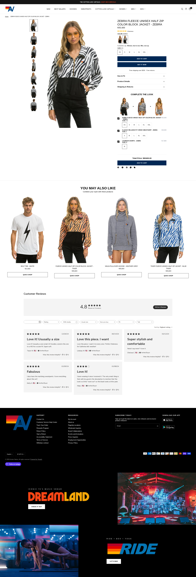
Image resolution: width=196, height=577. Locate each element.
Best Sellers (60, 9)
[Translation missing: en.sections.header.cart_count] (189, 9)
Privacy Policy (73, 443)
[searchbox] (31, 322)
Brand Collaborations (75, 431)
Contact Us (40, 419)
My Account (72, 419)
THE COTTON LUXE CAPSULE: (98, 2)
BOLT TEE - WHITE (27, 266)
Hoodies (73, 9)
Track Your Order (42, 425)
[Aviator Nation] (98, 499)
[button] (36, 506)
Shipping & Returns (125, 87)
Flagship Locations (74, 425)
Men (133, 9)
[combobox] (51, 322)
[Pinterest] (127, 167)
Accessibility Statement (44, 437)
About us (71, 422)
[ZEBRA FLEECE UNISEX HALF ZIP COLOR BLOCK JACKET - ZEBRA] (125, 39)
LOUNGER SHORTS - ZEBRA (144, 141)
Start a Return (41, 434)
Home (6, 16)
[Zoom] (107, 23)
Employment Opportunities (77, 440)
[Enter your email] (157, 426)
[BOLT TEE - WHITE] (27, 229)
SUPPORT (40, 415)
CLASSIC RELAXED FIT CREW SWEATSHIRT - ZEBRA (144, 130)
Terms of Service (42, 440)
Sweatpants (86, 9)
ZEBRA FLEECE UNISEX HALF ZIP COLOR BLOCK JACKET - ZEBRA (144, 118)
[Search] (182, 9)
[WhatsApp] (131, 167)
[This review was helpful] (62, 355)
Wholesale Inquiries (74, 428)
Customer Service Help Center (47, 422)
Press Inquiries (73, 437)
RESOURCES (73, 415)
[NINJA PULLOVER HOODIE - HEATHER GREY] (121, 229)
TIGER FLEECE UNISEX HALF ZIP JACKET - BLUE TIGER (168, 267)
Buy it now (142, 64)
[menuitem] (48, 9)
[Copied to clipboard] (135, 167)
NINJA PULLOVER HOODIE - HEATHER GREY (121, 266)
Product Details (123, 81)
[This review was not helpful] (66, 355)
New (48, 9)
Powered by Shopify (36, 459)
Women (122, 9)
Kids (142, 9)
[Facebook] (118, 167)
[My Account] (186, 9)
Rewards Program (43, 428)
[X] (123, 167)
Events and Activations (75, 434)
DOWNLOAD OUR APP (171, 415)
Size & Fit (121, 76)
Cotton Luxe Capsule (104, 9)
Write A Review (160, 307)
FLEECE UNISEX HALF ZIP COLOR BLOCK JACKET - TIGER (75, 267)
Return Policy (41, 431)
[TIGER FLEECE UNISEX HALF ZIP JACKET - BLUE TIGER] (168, 229)
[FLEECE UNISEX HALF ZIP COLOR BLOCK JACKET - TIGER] (120, 39)
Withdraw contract (43, 443)
